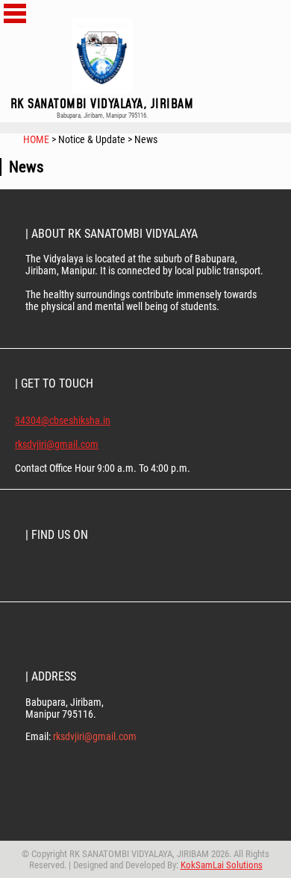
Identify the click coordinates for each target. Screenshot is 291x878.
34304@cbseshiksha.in (62, 420)
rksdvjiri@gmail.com (56, 444)
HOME (37, 139)
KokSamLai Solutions (222, 865)
